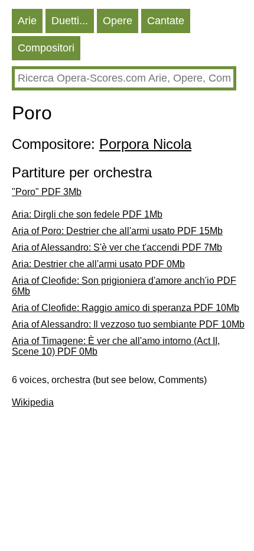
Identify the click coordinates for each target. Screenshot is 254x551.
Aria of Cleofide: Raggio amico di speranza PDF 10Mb (125, 308)
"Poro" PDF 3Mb (47, 192)
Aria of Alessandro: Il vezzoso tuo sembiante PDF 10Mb (128, 324)
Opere (117, 21)
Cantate (165, 21)
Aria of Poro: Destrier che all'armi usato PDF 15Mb (117, 231)
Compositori (46, 48)
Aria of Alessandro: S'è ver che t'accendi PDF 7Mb (117, 247)
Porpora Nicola (145, 144)
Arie (27, 21)
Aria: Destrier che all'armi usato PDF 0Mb (98, 264)
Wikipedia (33, 402)
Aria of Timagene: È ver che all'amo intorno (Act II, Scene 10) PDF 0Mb (116, 346)
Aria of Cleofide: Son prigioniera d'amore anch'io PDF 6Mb (124, 286)
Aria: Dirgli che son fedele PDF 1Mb (87, 214)
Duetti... (69, 21)
